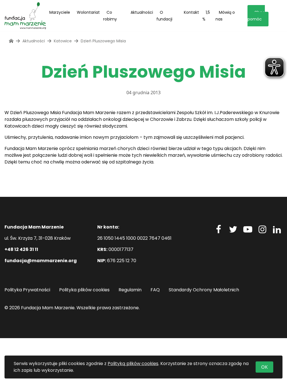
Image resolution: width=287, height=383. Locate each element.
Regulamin (130, 290)
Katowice (63, 41)
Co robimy (110, 16)
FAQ (155, 290)
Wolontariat (88, 12)
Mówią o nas (225, 16)
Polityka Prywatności (27, 290)
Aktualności (142, 12)
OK (264, 367)
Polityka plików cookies (84, 290)
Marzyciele (59, 12)
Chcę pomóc (256, 16)
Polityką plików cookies (133, 363)
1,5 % (206, 16)
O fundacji (164, 16)
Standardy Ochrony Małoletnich (204, 290)
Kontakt (191, 12)
